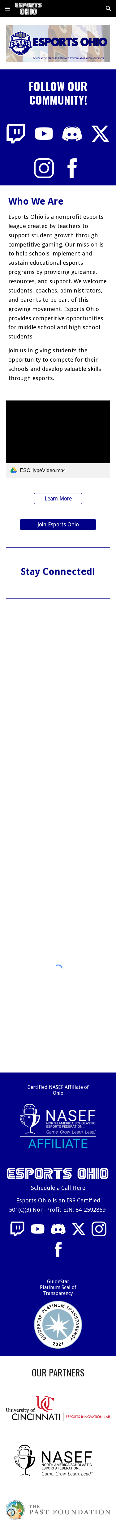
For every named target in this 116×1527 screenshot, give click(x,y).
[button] (7, 8)
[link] (58, 439)
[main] (58, 93)
